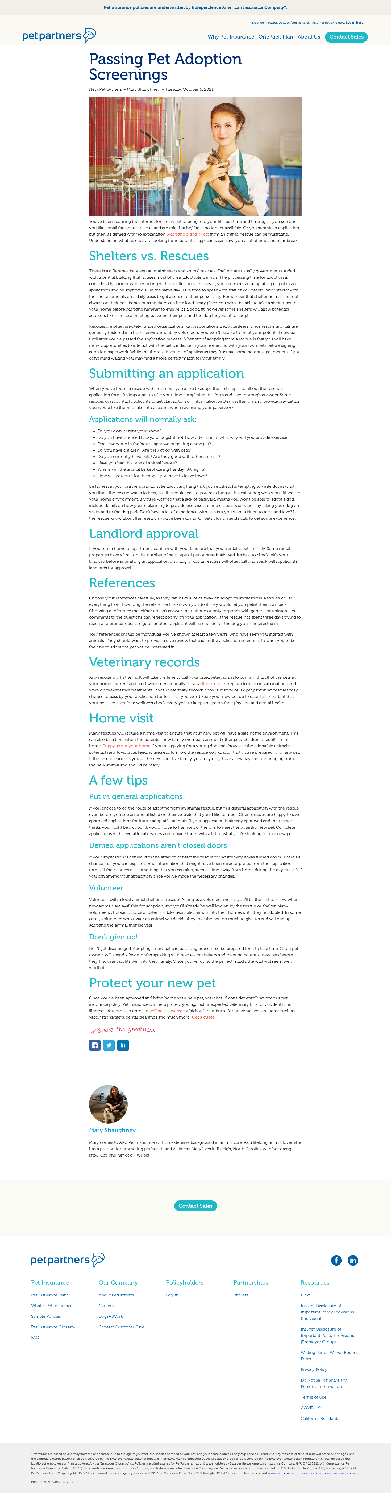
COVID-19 (311, 1408)
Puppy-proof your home (127, 746)
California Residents (320, 1418)
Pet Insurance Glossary (53, 1327)
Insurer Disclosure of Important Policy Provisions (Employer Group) (327, 1335)
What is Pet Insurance (52, 1305)
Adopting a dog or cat (188, 234)
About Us (309, 37)
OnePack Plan (276, 37)
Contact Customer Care (121, 1327)
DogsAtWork (111, 1316)
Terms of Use (313, 1397)
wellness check (210, 683)
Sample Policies (46, 1316)
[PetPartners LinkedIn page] (353, 1262)
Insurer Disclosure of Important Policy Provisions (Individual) (327, 1312)
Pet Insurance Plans (50, 1295)
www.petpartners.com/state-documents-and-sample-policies (312, 1473)
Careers (106, 1305)
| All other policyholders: (328, 22)
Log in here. (300, 22)
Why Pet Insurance (231, 37)
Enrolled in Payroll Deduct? (271, 22)
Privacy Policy (314, 1369)
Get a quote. (203, 1017)
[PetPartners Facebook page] (339, 1262)
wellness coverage (167, 1010)
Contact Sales (347, 37)
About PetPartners (116, 1295)
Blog (305, 1295)
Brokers (241, 1295)
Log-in (172, 1295)
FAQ (35, 1337)
